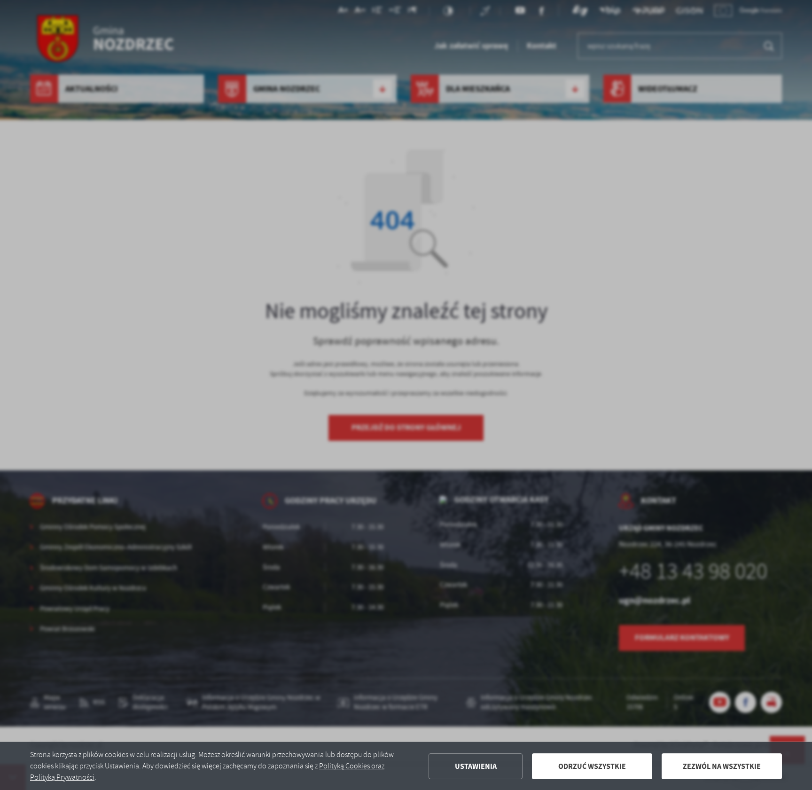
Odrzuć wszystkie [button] (592, 766)
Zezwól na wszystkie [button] (722, 766)
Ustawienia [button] (476, 766)
